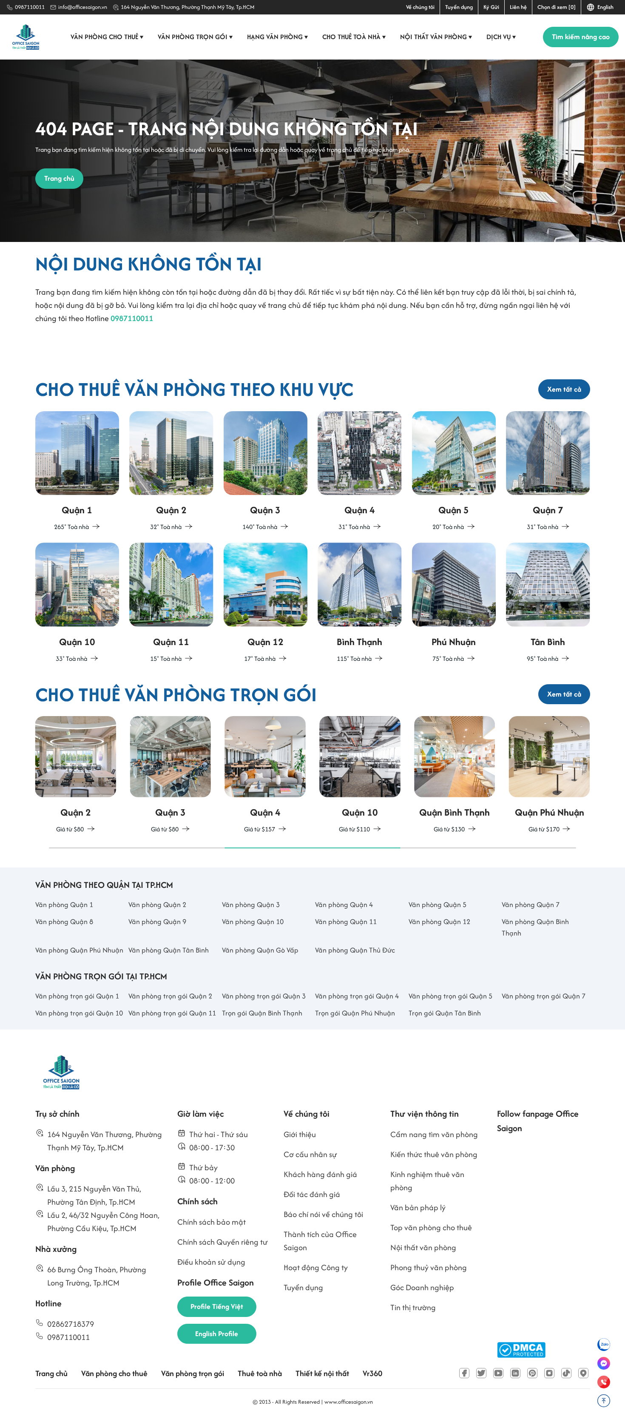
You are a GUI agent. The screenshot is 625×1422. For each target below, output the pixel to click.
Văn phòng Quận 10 (253, 921)
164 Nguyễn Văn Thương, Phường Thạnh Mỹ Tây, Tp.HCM (188, 7)
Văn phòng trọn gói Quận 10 (79, 1013)
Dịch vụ (501, 37)
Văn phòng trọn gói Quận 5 (450, 996)
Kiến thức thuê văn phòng (433, 1154)
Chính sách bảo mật (211, 1222)
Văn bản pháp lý (418, 1207)
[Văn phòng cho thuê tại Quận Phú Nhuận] (454, 603)
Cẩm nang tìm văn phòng (434, 1134)
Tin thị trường (413, 1307)
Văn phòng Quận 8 (64, 921)
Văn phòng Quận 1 (64, 904)
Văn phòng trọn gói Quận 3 (264, 996)
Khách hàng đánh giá (320, 1174)
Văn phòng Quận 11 (346, 921)
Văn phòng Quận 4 (344, 904)
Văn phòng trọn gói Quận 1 (77, 996)
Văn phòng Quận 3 (251, 904)
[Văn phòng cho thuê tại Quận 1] (77, 471)
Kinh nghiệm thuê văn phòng (427, 1181)
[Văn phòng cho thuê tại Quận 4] (360, 471)
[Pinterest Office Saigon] (532, 1373)
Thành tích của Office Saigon (320, 1241)
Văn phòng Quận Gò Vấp (260, 950)
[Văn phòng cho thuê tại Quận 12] (266, 603)
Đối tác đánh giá (312, 1194)
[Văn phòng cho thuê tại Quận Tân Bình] (548, 603)
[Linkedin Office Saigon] (515, 1373)
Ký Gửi (491, 7)
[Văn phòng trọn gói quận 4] (265, 775)
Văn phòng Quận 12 (439, 921)
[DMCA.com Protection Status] (521, 1350)
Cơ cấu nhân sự (310, 1154)
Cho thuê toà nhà (354, 37)
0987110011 (30, 7)
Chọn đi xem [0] (556, 7)
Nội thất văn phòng (436, 37)
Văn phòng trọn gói (195, 37)
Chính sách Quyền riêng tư (222, 1242)
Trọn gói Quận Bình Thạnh (262, 1013)
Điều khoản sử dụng (211, 1262)
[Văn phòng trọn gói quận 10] (360, 775)
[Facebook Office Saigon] (464, 1373)
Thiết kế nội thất (322, 1373)
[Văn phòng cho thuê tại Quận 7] (548, 471)
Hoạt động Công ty (316, 1267)
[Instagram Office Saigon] (549, 1373)
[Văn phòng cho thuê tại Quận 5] (454, 471)
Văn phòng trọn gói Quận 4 (357, 996)
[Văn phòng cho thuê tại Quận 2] (171, 471)
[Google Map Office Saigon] (583, 1373)
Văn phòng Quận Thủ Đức (355, 950)
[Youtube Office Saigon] (498, 1373)
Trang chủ (51, 1373)
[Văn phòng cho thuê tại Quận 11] (171, 603)
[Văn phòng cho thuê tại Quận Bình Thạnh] (360, 603)
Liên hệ (518, 7)
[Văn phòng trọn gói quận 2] (75, 775)
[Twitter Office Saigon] (481, 1373)
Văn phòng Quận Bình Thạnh (535, 927)
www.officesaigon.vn (348, 1402)
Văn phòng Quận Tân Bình (168, 950)
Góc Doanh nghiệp (422, 1287)
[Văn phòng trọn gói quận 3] (170, 775)
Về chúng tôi (420, 7)
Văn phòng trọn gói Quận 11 (172, 1013)
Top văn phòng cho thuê (431, 1227)
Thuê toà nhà (260, 1373)
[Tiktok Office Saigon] (566, 1373)
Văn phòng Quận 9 (157, 921)
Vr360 (372, 1373)
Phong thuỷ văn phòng (428, 1267)
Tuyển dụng (459, 7)
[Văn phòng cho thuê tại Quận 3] (266, 471)
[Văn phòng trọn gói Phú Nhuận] (549, 775)
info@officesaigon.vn (82, 7)
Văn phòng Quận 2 (157, 904)
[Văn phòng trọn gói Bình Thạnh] (454, 775)
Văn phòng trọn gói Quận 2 (170, 996)
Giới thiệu (300, 1134)
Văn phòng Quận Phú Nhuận (79, 950)
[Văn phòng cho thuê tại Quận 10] (77, 603)
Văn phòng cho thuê (107, 37)
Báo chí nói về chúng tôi (323, 1214)
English (604, 7)
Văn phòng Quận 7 (531, 904)
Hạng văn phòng (277, 37)
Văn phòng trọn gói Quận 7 (543, 996)
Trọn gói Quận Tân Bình (445, 1013)
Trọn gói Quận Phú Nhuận (355, 1013)
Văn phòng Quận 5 (437, 904)
